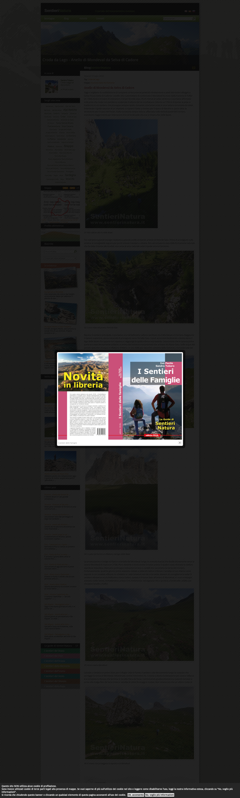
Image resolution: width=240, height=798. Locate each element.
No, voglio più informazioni (159, 795)
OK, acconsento (136, 795)
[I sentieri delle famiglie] (120, 439)
